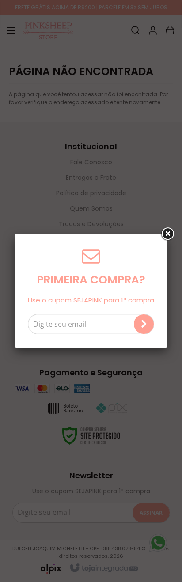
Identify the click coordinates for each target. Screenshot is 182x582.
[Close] (167, 234)
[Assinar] (144, 324)
